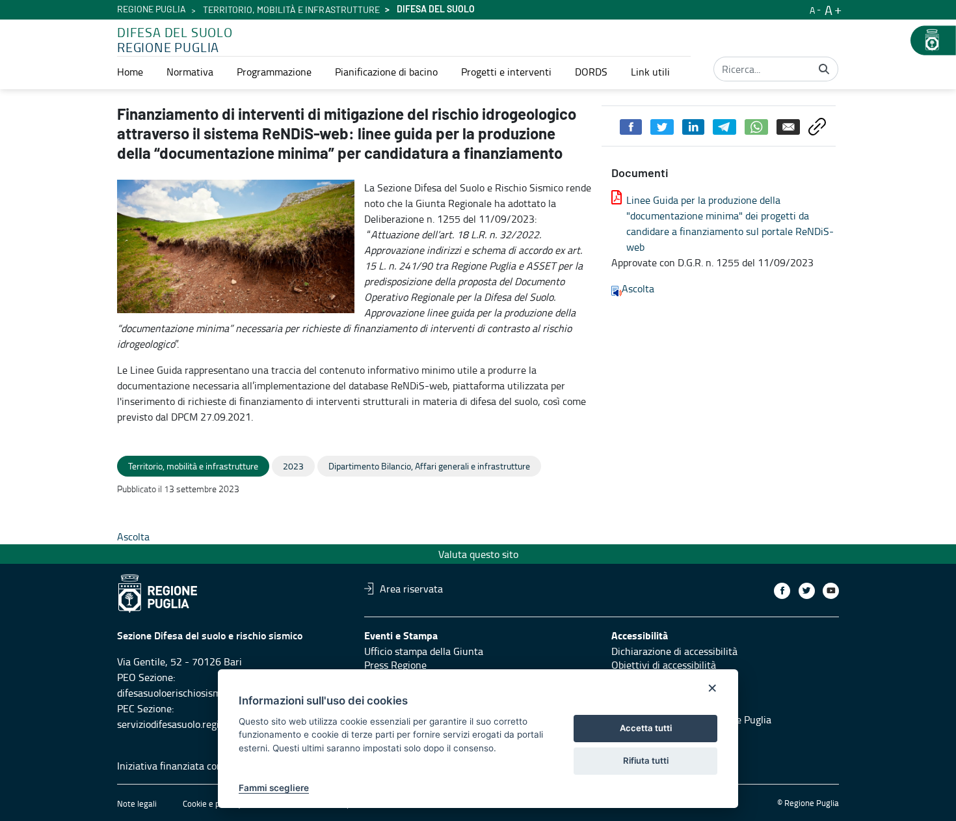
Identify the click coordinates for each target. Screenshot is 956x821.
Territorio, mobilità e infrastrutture (291, 10)
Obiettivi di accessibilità (663, 665)
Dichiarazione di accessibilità (674, 651)
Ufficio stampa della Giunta (423, 651)
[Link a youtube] (831, 591)
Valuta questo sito (478, 554)
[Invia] (824, 69)
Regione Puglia (151, 9)
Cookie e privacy (212, 803)
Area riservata (411, 588)
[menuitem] (130, 71)
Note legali (137, 803)
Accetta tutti (646, 728)
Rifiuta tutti (646, 760)
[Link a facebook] (782, 591)
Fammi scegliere (274, 788)
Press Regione (395, 665)
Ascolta (638, 288)
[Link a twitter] (807, 591)
